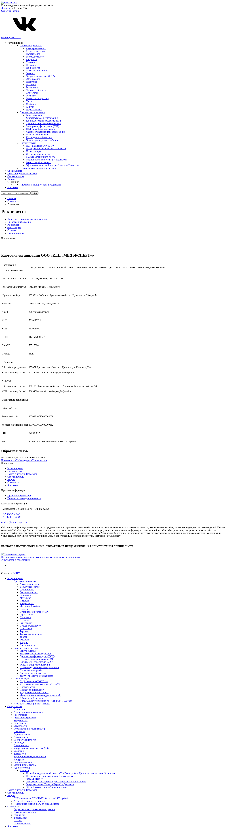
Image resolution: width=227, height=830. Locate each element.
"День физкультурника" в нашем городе (47, 787)
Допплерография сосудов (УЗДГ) (43, 120)
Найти (34, 193)
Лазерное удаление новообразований (45, 131)
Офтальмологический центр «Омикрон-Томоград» (53, 165)
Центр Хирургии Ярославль (22, 173)
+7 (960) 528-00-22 (11, 37)
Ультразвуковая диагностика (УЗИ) (32, 748)
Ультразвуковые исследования (42, 118)
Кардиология (20, 720)
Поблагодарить (24, 460)
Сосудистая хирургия (25, 739)
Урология (19, 751)
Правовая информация (19, 222)
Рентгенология (34, 115)
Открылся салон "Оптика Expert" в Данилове (50, 784)
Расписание (20, 709)
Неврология (20, 723)
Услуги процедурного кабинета (42, 140)
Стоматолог (32, 93)
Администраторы (23, 767)
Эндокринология (23, 762)
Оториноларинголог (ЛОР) (40, 76)
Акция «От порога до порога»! (30, 801)
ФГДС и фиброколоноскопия (41, 129)
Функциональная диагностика (30, 756)
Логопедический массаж (39, 137)
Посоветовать (8, 460)
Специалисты (14, 170)
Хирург (30, 106)
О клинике (13, 201)
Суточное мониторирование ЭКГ (43, 123)
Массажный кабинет (37, 70)
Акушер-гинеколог (36, 48)
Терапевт (31, 95)
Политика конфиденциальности (24, 498)
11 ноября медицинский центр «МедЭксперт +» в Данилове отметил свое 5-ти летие (70, 773)
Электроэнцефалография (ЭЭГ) (42, 126)
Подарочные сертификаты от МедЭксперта (36, 803)
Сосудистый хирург (36, 90)
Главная (11, 198)
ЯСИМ (16, 573)
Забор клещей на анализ (38, 162)
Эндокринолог (34, 109)
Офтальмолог (33, 79)
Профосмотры (33, 151)
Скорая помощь (15, 176)
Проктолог (31, 81)
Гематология (20, 714)
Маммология (20, 726)
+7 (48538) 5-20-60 (11, 517)
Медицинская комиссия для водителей (46, 159)
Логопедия (19, 742)
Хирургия (19, 759)
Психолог (31, 84)
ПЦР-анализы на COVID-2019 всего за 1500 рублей (41, 798)
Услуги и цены (15, 468)
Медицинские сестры (25, 765)
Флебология (20, 753)
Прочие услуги (28, 143)
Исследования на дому (38, 154)
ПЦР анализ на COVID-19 (40, 145)
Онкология (19, 731)
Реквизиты (13, 224)
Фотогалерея (14, 227)
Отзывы (11, 230)
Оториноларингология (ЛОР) (29, 728)
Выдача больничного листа (40, 157)
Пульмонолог (33, 54)
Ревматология (21, 737)
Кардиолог (31, 59)
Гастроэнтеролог (35, 56)
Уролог (30, 101)
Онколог (30, 73)
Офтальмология (22, 734)
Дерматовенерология (25, 717)
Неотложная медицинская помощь (38, 168)
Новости (24, 770)
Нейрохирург (33, 67)
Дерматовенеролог (36, 51)
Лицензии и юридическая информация (40, 184)
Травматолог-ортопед (37, 98)
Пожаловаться (39, 460)
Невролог (31, 65)
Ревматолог (32, 87)
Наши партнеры (15, 233)
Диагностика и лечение (32, 112)
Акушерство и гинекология (28, 712)
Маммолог (31, 62)
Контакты (12, 187)
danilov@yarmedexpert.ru (14, 522)
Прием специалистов (31, 45)
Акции (11, 179)
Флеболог (31, 104)
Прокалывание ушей (37, 134)
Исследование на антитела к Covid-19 (46, 148)
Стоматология (21, 745)
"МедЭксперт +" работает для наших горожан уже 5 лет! (56, 781)
